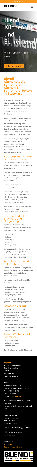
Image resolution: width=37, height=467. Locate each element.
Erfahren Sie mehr (14, 66)
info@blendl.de (15, 396)
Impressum (8, 444)
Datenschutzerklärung (13, 447)
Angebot (7, 363)
